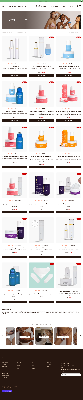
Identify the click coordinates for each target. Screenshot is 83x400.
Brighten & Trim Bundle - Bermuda (68, 291)
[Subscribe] (79, 374)
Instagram (49, 364)
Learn (33, 362)
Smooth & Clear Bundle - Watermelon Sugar (14, 156)
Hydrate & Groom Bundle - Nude (42, 66)
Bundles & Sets (5, 371)
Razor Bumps (4, 366)
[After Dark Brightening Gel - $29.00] (41, 185)
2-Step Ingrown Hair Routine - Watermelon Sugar (42, 112)
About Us (19, 362)
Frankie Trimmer (14, 66)
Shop (3, 6)
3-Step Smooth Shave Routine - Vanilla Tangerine (68, 157)
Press (33, 365)
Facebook (49, 362)
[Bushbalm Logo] (40, 5)
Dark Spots (4, 364)
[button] (2, 336)
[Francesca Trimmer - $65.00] (41, 230)
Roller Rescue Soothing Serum (14, 293)
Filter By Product (7, 32)
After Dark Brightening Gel (41, 203)
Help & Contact (20, 375)
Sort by (74, 32)
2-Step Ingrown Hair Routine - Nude (69, 66)
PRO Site (62, 6)
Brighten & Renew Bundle (68, 203)
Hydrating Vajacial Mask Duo (41, 293)
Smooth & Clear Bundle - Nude (14, 111)
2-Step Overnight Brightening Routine (14, 248)
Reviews (18, 365)
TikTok (48, 366)
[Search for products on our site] (77, 6)
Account (72, 6)
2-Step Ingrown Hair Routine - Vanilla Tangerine (41, 157)
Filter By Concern (22, 32)
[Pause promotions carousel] (81, 1)
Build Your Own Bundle (7, 377)
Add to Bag (14, 75)
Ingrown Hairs (5, 362)
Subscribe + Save (5, 375)
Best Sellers (12, 6)
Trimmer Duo (68, 248)
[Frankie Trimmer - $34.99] (14, 49)
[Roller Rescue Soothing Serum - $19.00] (14, 275)
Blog (18, 368)
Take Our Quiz (54, 6)
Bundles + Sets (22, 6)
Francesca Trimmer (41, 248)
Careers (33, 368)
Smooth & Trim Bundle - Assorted (14, 203)
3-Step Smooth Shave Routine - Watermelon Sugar (68, 112)
